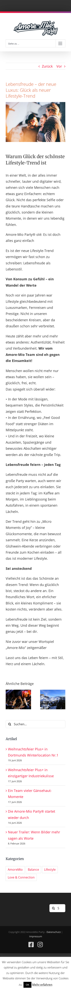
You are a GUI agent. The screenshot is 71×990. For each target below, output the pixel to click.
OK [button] (27, 984)
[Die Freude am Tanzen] (18, 692)
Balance (33, 869)
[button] (8, 699)
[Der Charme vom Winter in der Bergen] (53, 692)
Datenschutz (54, 932)
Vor (59, 66)
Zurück (47, 66)
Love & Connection (21, 877)
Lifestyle (50, 869)
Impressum (35, 936)
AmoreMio (15, 869)
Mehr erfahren (42, 984)
